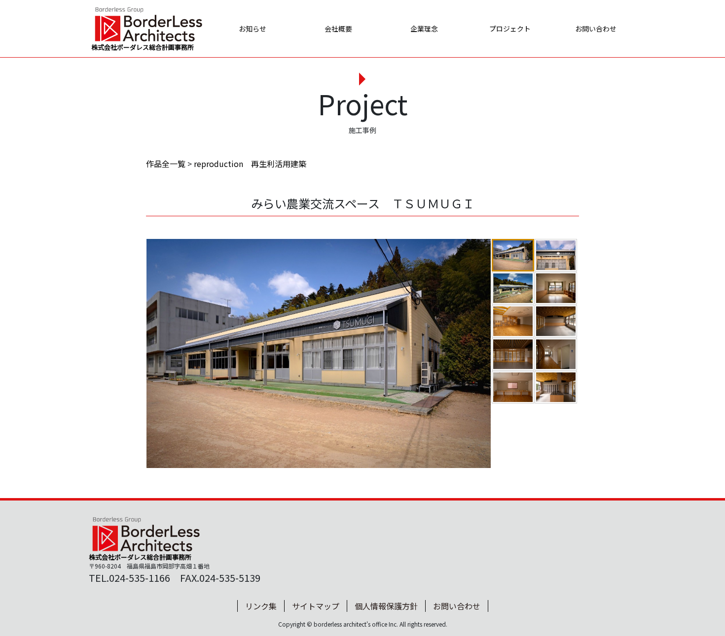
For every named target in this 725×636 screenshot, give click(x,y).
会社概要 (338, 28)
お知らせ (252, 28)
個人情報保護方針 (386, 606)
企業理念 (424, 28)
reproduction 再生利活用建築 (250, 163)
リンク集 (261, 606)
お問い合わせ (595, 28)
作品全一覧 (165, 163)
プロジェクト (510, 28)
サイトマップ (315, 606)
